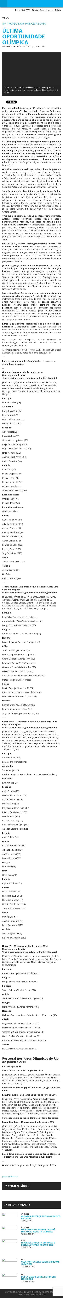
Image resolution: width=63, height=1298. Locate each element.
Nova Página (39, 1294)
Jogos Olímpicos (9, 1176)
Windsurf (25, 1214)
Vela (5, 17)
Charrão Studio (49, 1292)
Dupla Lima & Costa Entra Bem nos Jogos (38, 1277)
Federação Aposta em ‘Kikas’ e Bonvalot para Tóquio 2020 (38, 1243)
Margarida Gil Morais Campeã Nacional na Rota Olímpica (38, 1230)
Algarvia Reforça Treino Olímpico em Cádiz (40, 1217)
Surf (23, 1241)
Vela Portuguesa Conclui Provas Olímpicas (40, 1262)
